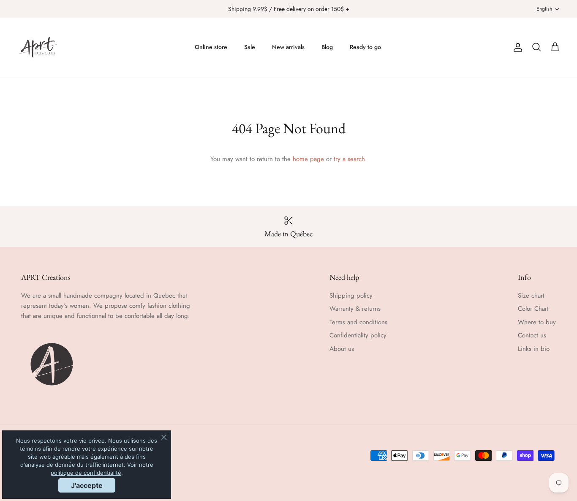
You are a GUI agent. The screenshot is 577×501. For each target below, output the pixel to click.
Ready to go (365, 47)
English (544, 9)
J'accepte (87, 485)
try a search (349, 159)
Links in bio (534, 348)
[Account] (516, 47)
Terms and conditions (358, 322)
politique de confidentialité (86, 472)
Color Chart (533, 308)
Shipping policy (351, 295)
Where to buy (537, 322)
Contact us (532, 335)
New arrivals (288, 47)
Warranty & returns (355, 308)
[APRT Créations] (38, 47)
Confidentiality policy (357, 335)
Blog (327, 47)
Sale (249, 47)
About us (341, 348)
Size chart (531, 295)
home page (308, 159)
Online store (211, 47)
